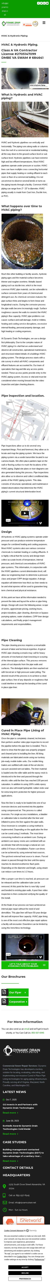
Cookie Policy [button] (22, 1257)
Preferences (25, 1279)
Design (6, 531)
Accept (25, 1267)
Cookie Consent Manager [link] (14, 1231)
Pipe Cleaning (11, 640)
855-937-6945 (38, 1033)
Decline (25, 1273)
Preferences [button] (39, 1260)
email (26, 1029)
